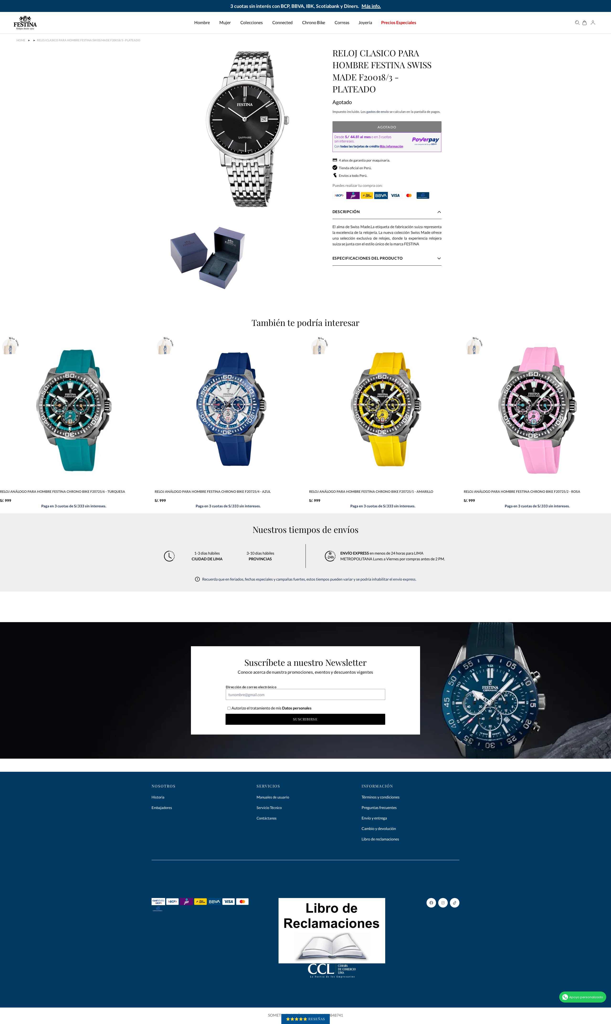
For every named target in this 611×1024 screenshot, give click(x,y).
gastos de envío (377, 112)
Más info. (371, 6)
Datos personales (296, 708)
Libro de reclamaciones (380, 839)
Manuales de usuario (273, 797)
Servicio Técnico (269, 807)
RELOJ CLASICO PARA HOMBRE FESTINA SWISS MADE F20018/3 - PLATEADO (88, 40)
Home (20, 40)
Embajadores (162, 807)
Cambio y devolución (379, 828)
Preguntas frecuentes (379, 807)
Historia (158, 797)
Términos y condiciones (381, 797)
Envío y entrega (374, 818)
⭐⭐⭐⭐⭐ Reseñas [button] (305, 1019)
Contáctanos (267, 818)
